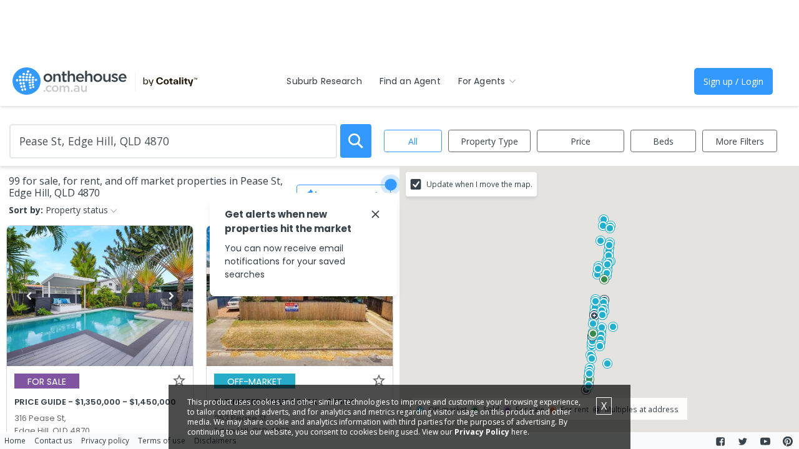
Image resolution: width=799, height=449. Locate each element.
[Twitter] (743, 442)
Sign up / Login (733, 81)
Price (581, 141)
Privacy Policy (481, 432)
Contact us (53, 440)
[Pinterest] (788, 442)
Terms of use (161, 440)
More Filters (739, 141)
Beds (663, 141)
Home (15, 440)
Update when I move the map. (479, 184)
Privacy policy (105, 440)
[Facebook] (720, 442)
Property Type (489, 141)
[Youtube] (765, 442)
